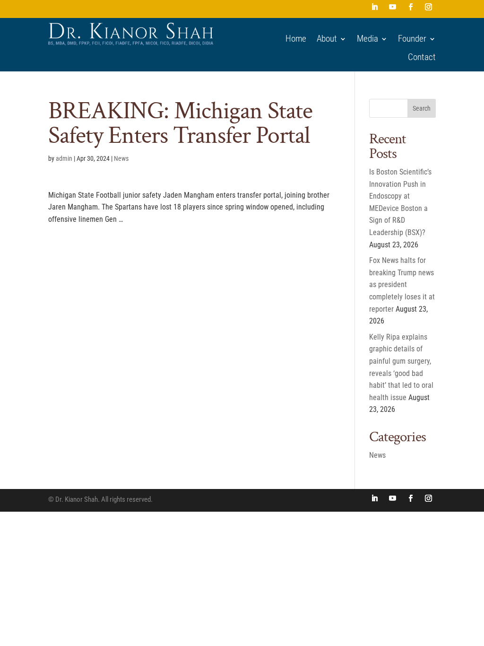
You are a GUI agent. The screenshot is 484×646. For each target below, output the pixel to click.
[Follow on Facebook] (411, 7)
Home (295, 39)
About (327, 39)
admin (64, 158)
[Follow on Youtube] (393, 7)
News (121, 158)
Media (367, 39)
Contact (422, 57)
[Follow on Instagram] (429, 7)
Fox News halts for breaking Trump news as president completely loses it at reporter (402, 284)
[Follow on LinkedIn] (375, 7)
